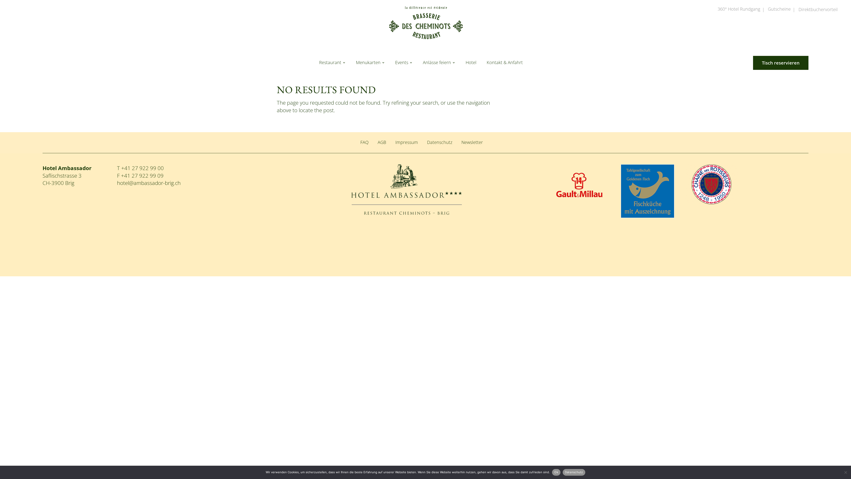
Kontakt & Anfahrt (505, 63)
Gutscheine (779, 9)
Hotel (471, 63)
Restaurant (330, 63)
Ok (556, 472)
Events (401, 63)
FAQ (364, 142)
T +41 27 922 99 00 (140, 168)
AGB (382, 142)
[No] (845, 472)
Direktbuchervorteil (818, 9)
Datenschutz (439, 142)
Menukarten (368, 63)
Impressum (406, 142)
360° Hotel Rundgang (739, 9)
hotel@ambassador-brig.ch (149, 182)
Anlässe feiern (437, 63)
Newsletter (472, 142)
